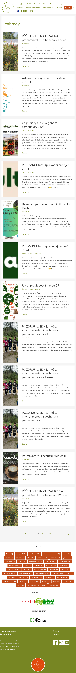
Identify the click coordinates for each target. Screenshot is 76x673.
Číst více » (25, 66)
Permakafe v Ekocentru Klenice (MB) (46, 456)
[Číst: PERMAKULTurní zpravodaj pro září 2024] (10, 260)
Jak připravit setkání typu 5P (40, 286)
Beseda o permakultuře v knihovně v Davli (46, 206)
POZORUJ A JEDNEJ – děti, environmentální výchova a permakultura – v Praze (40, 373)
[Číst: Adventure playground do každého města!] (10, 95)
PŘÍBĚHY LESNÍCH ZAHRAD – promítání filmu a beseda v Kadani (44, 38)
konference (65, 562)
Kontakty (56, 634)
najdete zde (10, 649)
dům (67, 554)
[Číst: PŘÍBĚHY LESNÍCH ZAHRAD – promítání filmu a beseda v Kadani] (10, 51)
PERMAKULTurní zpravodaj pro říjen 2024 (46, 167)
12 (34, 534)
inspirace (42, 558)
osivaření (54, 569)
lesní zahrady (14, 569)
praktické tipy (42, 573)
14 (42, 534)
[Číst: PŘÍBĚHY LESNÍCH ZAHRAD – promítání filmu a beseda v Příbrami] (10, 507)
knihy (22, 562)
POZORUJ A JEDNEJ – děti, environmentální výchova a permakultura (40, 416)
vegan (45, 581)
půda (70, 573)
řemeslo (54, 585)
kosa (28, 566)
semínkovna (62, 577)
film (30, 558)
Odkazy (58, 8)
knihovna (10, 562)
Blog (45, 4)
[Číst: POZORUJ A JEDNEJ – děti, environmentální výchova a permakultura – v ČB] (10, 342)
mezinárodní (40, 569)
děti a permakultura (51, 554)
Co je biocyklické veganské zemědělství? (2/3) (39, 125)
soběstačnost (10, 581)
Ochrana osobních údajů (8, 631)
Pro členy (30, 254)
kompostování (35, 562)
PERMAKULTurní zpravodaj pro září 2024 (45, 248)
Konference (47, 8)
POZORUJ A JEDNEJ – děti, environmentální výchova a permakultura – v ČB (40, 330)
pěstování (58, 573)
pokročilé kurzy (25, 573)
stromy (34, 581)
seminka (49, 577)
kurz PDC (51, 566)
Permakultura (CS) (32, 8)
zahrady (67, 581)
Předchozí (8, 534)
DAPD (9, 554)
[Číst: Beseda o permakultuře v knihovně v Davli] (10, 220)
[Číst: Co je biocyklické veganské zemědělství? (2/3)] (10, 138)
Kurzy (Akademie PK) (24, 4)
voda (56, 581)
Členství (56, 631)
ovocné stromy (9, 573)
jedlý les (55, 558)
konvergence (15, 566)
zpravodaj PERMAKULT (36, 585)
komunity (51, 562)
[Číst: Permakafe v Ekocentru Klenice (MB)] (10, 468)
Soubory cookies (5, 634)
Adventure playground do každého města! (45, 80)
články (24, 130)
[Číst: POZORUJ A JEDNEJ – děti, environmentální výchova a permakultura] (10, 429)
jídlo (67, 558)
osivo (65, 569)
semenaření (36, 577)
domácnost (34, 554)
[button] (74, 7)
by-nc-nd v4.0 (10, 646)
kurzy (63, 566)
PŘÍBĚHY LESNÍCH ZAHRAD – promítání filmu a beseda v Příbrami (45, 493)
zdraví (20, 585)
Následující (67, 534)
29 (50, 534)
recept (12, 577)
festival (20, 558)
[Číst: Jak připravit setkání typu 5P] (10, 300)
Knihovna (20, 8)
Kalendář (37, 4)
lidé (27, 569)
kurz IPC (38, 566)
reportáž (23, 577)
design (21, 554)
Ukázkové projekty (56, 4)
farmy (9, 558)
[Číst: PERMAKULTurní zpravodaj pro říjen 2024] (10, 179)
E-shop (67, 8)
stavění (23, 581)
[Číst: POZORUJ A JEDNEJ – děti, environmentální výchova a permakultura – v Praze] (10, 385)
